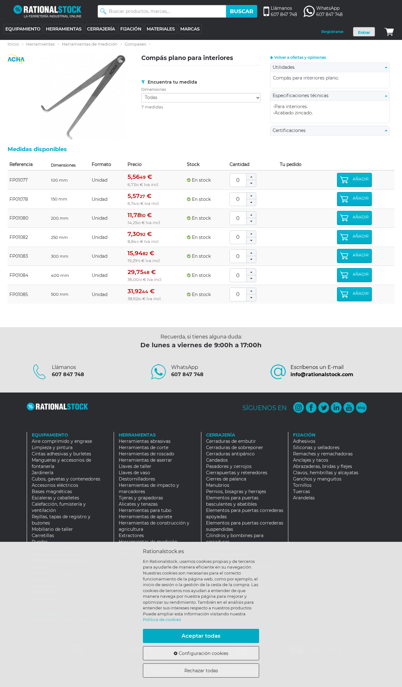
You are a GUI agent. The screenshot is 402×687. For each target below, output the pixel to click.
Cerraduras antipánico (230, 454)
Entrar (364, 32)
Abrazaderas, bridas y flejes (322, 466)
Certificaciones (291, 130)
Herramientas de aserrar (145, 460)
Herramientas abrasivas (145, 441)
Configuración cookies (202, 653)
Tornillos (302, 485)
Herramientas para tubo (145, 510)
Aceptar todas (201, 636)
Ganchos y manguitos (317, 479)
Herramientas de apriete (145, 516)
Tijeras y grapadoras (141, 498)
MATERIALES (161, 29)
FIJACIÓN (130, 29)
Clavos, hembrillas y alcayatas (325, 472)
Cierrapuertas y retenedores (236, 472)
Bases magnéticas (52, 491)
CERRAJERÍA (101, 29)
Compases (135, 44)
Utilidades (285, 67)
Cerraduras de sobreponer (234, 447)
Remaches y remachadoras (323, 454)
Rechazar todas (201, 670)
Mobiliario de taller (52, 529)
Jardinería (42, 472)
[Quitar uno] (251, 183)
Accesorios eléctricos (55, 485)
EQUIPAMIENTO (23, 29)
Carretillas (43, 535)
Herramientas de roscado (146, 454)
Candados (217, 460)
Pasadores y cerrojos (229, 466)
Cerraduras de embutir (231, 441)
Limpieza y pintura (52, 447)
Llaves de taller (135, 466)
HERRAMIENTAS (64, 29)
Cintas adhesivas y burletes (61, 454)
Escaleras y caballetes (55, 498)
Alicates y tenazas (138, 504)
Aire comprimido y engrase (62, 441)
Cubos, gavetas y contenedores (66, 479)
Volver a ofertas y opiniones (299, 57)
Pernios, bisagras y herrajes (236, 491)
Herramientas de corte (143, 447)
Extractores (131, 535)
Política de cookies (162, 619)
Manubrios (217, 485)
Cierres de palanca (226, 479)
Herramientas (40, 44)
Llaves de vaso (134, 472)
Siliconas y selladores (316, 447)
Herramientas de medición (89, 44)
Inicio (13, 44)
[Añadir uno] (251, 176)
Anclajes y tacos (310, 460)
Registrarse (332, 31)
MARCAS (190, 29)
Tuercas (301, 491)
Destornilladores (137, 479)
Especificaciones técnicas (302, 95)
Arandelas (304, 498)
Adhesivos (304, 441)
